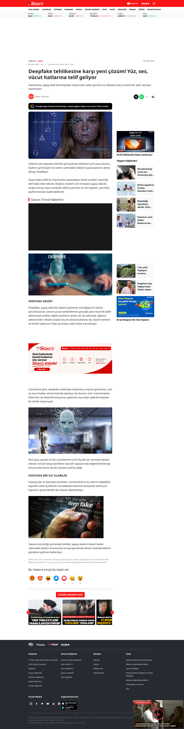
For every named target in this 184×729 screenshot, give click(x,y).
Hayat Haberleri (35, 681)
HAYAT (112, 9)
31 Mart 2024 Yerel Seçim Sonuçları (43, 660)
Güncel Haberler (69, 654)
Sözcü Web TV (67, 664)
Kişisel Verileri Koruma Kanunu (139, 660)
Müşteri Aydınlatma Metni (137, 664)
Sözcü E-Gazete (67, 673)
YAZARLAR (46, 9)
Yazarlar (31, 668)
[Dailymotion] (53, 703)
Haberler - (32, 61)
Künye (96, 664)
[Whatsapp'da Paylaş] (141, 96)
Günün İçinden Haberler (71, 660)
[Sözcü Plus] (65, 644)
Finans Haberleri (35, 673)
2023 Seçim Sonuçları (37, 664)
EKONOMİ (68, 9)
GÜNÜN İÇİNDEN (92, 9)
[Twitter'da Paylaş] (136, 96)
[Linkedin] (59, 703)
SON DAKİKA (33, 9)
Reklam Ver (98, 668)
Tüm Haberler (66, 677)
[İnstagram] (30, 703)
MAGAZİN (122, 9)
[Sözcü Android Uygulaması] (69, 707)
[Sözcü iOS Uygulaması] (69, 703)
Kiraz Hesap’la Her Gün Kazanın (133, 319)
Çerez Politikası (132, 668)
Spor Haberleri (67, 668)
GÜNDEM (58, 9)
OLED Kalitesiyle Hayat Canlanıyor (135, 154)
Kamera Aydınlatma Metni (137, 680)
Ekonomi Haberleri (36, 677)
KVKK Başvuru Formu (135, 684)
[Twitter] (42, 703)
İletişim (97, 660)
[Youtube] (47, 703)
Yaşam (40, 61)
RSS (127, 689)
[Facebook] (36, 703)
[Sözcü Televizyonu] (31, 644)
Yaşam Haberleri (127, 160)
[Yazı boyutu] (153, 96)
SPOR (104, 9)
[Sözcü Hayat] (53, 644)
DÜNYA (79, 9)
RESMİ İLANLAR (154, 9)
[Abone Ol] (149, 60)
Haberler (32, 654)
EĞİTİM (141, 9)
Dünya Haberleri (35, 686)
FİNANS (132, 9)
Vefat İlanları (99, 673)
